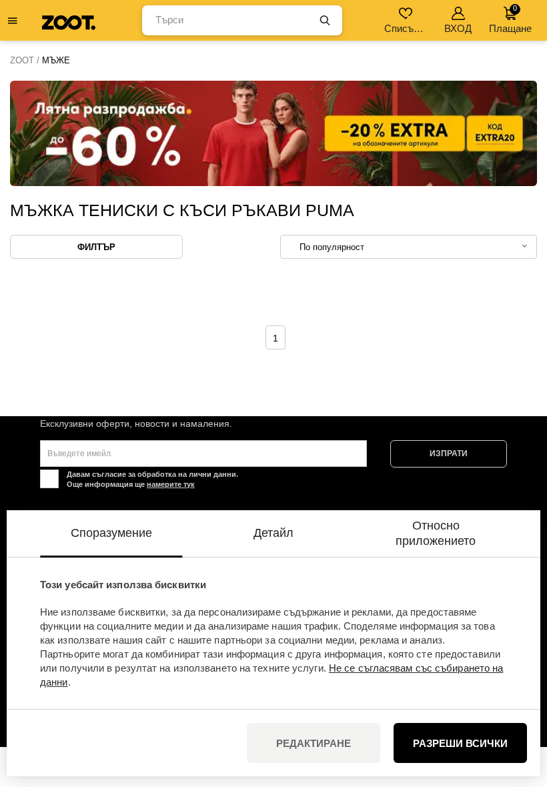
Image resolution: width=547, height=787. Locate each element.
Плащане (510, 19)
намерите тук (171, 484)
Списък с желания (406, 28)
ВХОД (458, 28)
